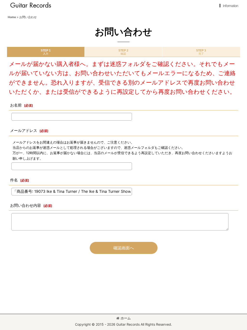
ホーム (126, 318)
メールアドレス (23, 130)
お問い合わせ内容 (25, 205)
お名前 (16, 105)
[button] (227, 5)
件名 (14, 180)
